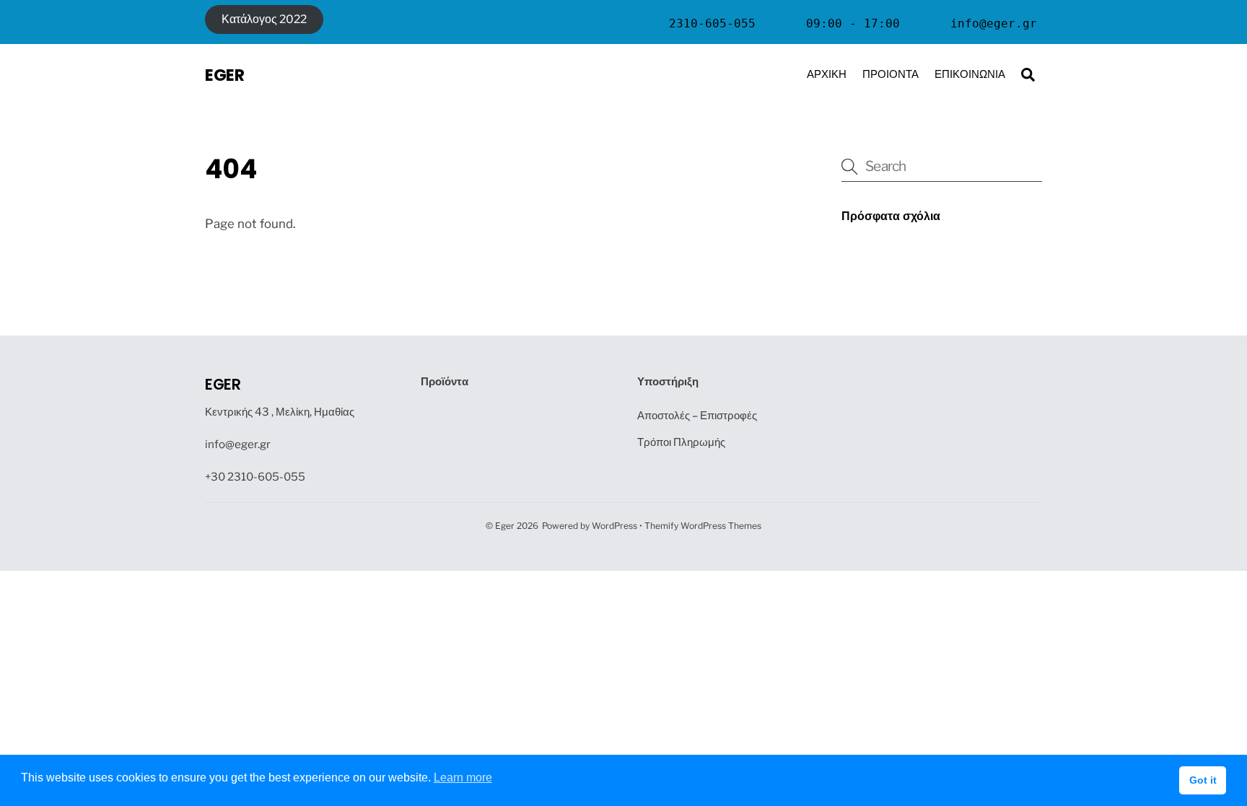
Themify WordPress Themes (702, 525)
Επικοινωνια (970, 74)
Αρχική (826, 74)
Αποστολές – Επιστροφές (697, 415)
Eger (505, 525)
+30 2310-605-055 (255, 476)
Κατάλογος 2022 (264, 19)
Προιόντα (890, 74)
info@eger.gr (238, 444)
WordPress (614, 525)
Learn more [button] (463, 777)
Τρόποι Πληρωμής (681, 442)
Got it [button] (1203, 780)
